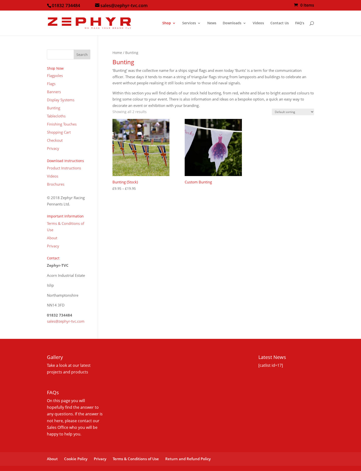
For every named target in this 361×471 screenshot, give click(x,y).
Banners (54, 91)
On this (54, 400)
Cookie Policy (75, 458)
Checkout (55, 140)
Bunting (53, 107)
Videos (258, 23)
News (211, 23)
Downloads (232, 23)
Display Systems (60, 99)
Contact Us (279, 23)
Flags (51, 83)
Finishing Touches (62, 124)
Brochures (55, 184)
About (52, 237)
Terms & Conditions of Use (136, 458)
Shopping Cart (59, 132)
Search (82, 54)
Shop (166, 23)
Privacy (53, 148)
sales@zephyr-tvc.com (65, 321)
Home (117, 52)
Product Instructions (64, 167)
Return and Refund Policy (188, 458)
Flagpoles (55, 75)
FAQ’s (299, 23)
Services (189, 23)
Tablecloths (56, 116)
